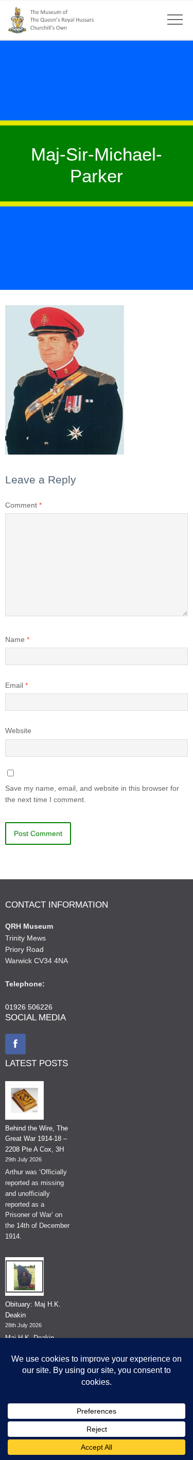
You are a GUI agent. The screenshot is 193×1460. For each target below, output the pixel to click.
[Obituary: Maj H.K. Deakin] (24, 1278)
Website (18, 730)
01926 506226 (28, 1007)
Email (16, 685)
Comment (23, 505)
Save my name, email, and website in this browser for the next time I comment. (92, 794)
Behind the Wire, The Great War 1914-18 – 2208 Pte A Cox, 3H (36, 1139)
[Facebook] (15, 1044)
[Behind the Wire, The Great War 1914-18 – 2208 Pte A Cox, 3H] (24, 1102)
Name (17, 639)
